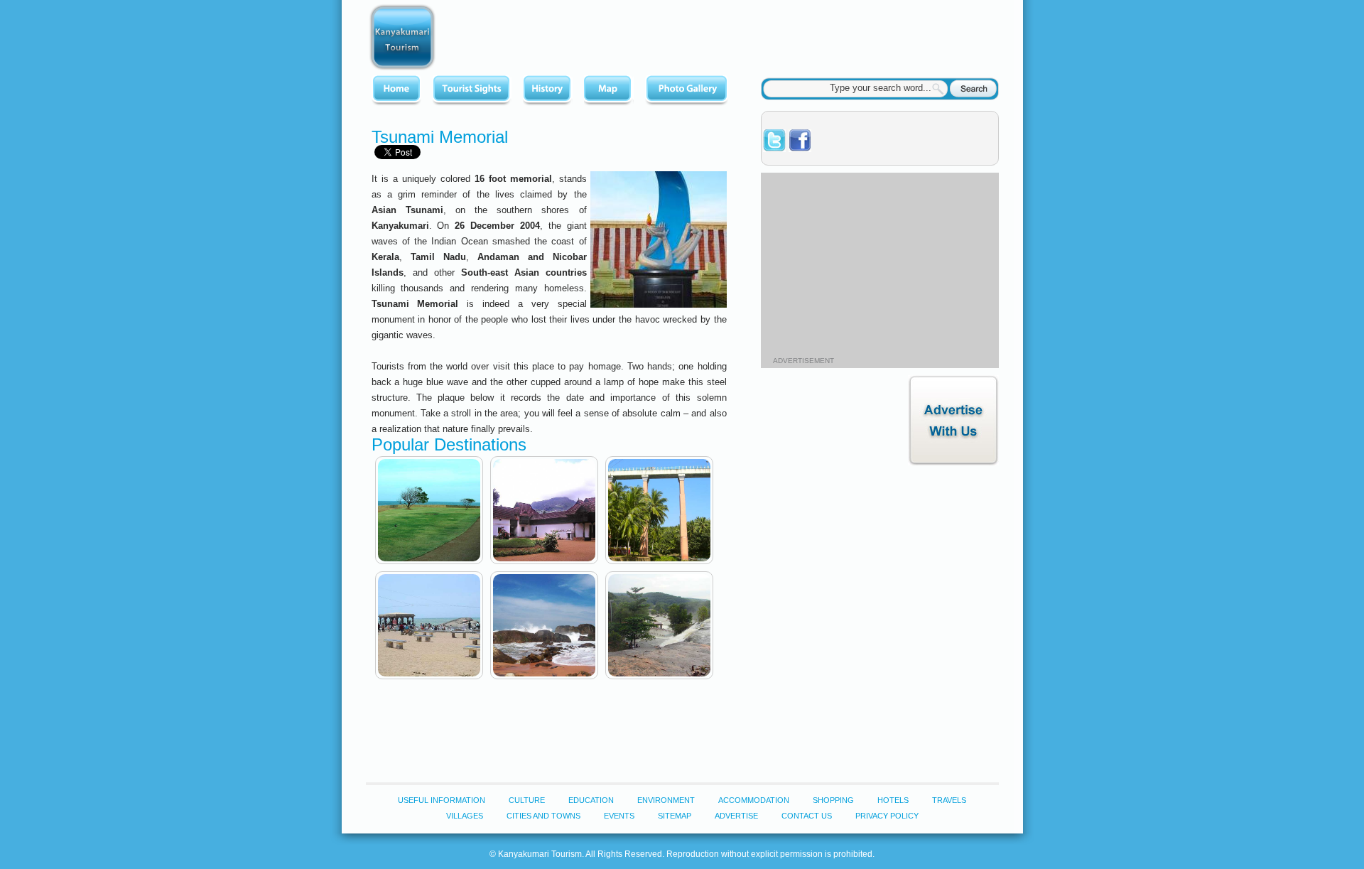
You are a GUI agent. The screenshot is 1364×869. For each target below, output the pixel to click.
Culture (527, 800)
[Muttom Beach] (544, 625)
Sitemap (674, 815)
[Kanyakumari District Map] (609, 90)
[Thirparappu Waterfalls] (659, 625)
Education (591, 800)
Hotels (893, 800)
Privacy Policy (887, 815)
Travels (949, 800)
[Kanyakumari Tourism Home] (396, 90)
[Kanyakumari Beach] (429, 625)
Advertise (736, 815)
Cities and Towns (543, 815)
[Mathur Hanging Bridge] (659, 510)
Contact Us (806, 815)
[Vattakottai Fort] (429, 510)
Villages (464, 815)
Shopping (833, 800)
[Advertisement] (740, 36)
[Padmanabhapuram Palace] (544, 510)
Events (619, 815)
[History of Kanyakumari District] (548, 90)
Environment (666, 800)
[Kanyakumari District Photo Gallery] (686, 90)
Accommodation (753, 800)
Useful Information (441, 800)
